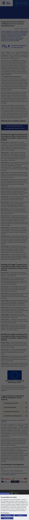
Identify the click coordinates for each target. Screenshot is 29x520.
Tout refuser (7, 518)
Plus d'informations (5, 512)
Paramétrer (20, 515)
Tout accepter (7, 515)
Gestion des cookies (5, 493)
